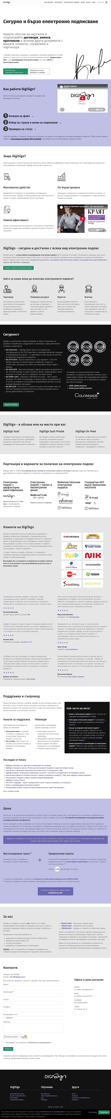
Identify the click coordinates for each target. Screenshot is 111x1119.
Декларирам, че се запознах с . (28, 1043)
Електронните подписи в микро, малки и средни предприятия (29, 778)
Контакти (100, 2)
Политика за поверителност (81, 1098)
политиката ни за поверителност (52, 1112)
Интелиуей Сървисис (76, 677)
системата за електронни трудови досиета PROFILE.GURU (56, 879)
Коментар (6, 1022)
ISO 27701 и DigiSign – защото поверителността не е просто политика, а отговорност (38, 783)
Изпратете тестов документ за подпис (37, 71)
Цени (83, 2)
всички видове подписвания (77, 862)
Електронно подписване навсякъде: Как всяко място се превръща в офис (34, 770)
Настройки (93, 1112)
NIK (29, 615)
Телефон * (7, 1007)
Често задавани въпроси (49, 1096)
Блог (94, 2)
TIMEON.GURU (66, 928)
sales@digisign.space (17, 977)
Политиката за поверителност (39, 1043)
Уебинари (44, 1099)
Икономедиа (74, 617)
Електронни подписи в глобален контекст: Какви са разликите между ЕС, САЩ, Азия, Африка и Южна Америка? (48, 775)
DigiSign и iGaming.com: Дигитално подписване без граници (28, 765)
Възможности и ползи (17, 1094)
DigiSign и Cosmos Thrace (15, 780)
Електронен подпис (71, 2)
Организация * (8, 992)
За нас (88, 2)
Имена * (6, 984)
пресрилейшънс (72, 649)
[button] (106, 2)
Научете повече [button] (11, 405)
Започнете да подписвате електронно (14, 71)
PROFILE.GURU (66, 923)
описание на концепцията (79, 717)
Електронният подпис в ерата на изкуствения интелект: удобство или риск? (35, 787)
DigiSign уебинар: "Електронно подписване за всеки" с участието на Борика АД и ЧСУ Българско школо (45, 773)
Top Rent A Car (26, 642)
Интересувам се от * (10, 1014)
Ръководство (45, 1094)
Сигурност (59, 2)
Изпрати (8, 1049)
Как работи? (48, 2)
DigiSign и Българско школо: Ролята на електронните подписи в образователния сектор (39, 768)
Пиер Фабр (31, 679)
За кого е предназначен (18, 1096)
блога (93, 717)
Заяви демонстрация (16, 1099)
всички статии (13, 791)
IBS (28, 923)
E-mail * (6, 999)
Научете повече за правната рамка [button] (18, 268)
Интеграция (14, 1098)
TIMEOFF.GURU (66, 926)
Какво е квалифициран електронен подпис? (23, 785)
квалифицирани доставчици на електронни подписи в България (46, 471)
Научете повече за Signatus (41, 503)
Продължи (104, 1112)
